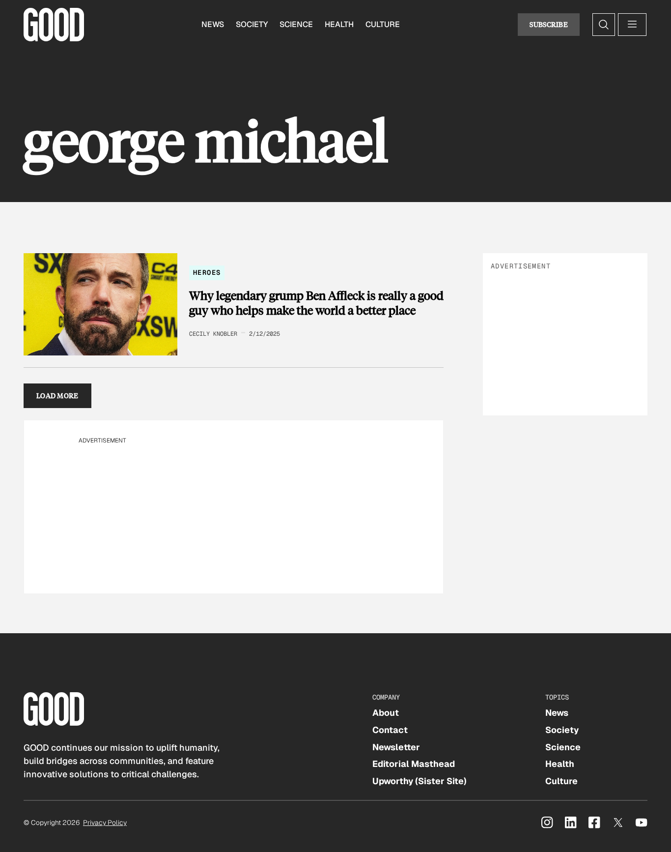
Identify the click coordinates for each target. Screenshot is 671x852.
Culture (382, 24)
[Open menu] (632, 24)
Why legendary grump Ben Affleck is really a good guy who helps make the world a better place (316, 302)
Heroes (207, 272)
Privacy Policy (105, 822)
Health (339, 24)
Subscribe (549, 24)
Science (296, 24)
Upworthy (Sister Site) (419, 781)
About (385, 712)
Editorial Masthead (413, 763)
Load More (57, 395)
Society (252, 24)
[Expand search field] (603, 24)
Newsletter (396, 747)
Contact (390, 729)
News (212, 24)
